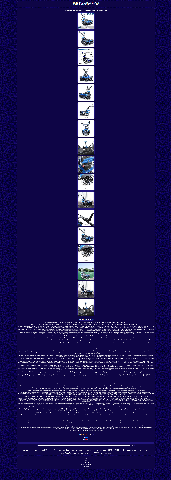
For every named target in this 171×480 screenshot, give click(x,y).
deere (73, 450)
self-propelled (116, 450)
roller (54, 450)
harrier (86, 453)
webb (147, 450)
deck (101, 450)
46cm (36, 450)
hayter (109, 453)
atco (64, 450)
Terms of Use (86, 466)
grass (135, 450)
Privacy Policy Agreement (86, 464)
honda (89, 450)
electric (32, 450)
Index (86, 458)
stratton (104, 450)
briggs (106, 453)
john (50, 450)
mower (96, 452)
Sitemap (86, 460)
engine (150, 450)
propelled (24, 450)
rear (82, 453)
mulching (74, 453)
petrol (45, 449)
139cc (94, 450)
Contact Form (86, 462)
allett (97, 450)
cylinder (60, 450)
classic (139, 450)
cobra (78, 453)
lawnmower (80, 450)
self (90, 452)
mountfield (129, 450)
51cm (143, 450)
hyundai (68, 453)
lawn (68, 450)
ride (39, 450)
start (102, 453)
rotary (62, 453)
